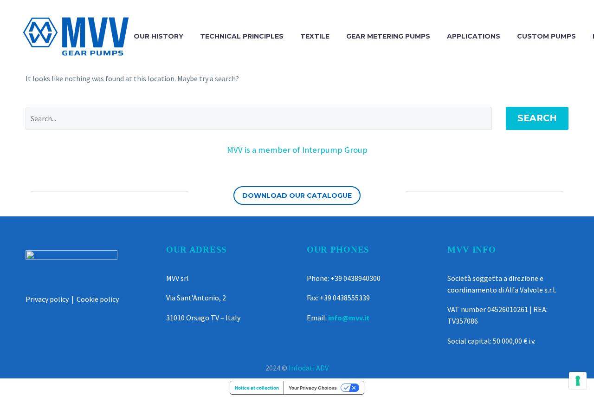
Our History (158, 36)
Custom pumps (546, 36)
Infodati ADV (309, 367)
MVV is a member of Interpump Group (297, 149)
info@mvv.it (348, 317)
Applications (473, 36)
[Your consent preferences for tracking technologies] (578, 381)
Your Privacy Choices (313, 387)
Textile (314, 36)
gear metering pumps (388, 36)
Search (537, 118)
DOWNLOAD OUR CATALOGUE (297, 195)
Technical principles (242, 36)
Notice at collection (257, 387)
